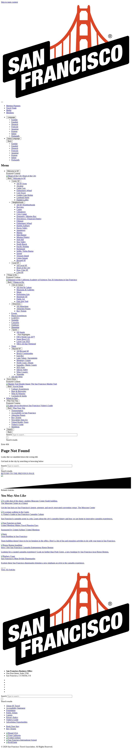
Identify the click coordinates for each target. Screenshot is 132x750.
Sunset (19, 253)
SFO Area (20, 367)
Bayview (20, 207)
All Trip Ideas (17, 377)
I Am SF (19, 272)
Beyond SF (21, 260)
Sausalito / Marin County (26, 365)
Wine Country (22, 372)
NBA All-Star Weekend (26, 344)
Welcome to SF (13, 171)
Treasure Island (22, 256)
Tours (13, 346)
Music (19, 292)
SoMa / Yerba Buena (24, 251)
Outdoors (15, 325)
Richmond (20, 249)
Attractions (16, 304)
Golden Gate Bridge (24, 195)
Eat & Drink (11, 379)
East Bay (20, 356)
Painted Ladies (22, 200)
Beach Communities (24, 353)
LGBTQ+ (15, 318)
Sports (15, 330)
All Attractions (22, 306)
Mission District (22, 237)
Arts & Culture (17, 285)
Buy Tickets (21, 311)
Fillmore (19, 221)
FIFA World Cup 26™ (25, 337)
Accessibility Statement (15, 708)
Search (10, 429)
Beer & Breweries (18, 391)
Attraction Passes (23, 309)
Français (14, 127)
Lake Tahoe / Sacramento (26, 358)
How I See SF (22, 270)
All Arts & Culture (24, 287)
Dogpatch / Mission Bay (26, 216)
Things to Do (12, 275)
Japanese (15, 129)
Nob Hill (20, 239)
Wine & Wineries (18, 394)
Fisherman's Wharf (24, 190)
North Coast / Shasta (24, 363)
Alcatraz (19, 186)
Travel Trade (11, 108)
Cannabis (15, 322)
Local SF (16, 263)
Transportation (17, 410)
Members (10, 113)
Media (8, 110)
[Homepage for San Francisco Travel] (66, 99)
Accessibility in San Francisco (23, 413)
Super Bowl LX (23, 339)
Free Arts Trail (22, 301)
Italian (13, 134)
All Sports (20, 332)
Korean (14, 131)
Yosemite (20, 374)
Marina (19, 233)
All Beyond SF (22, 351)
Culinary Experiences (20, 389)
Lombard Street (22, 197)
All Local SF (21, 265)
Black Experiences (19, 316)
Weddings (15, 427)
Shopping (15, 327)
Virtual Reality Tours (19, 422)
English (14, 120)
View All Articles (8, 570)
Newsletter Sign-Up (19, 420)
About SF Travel (13, 706)
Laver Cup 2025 (23, 341)
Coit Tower (21, 193)
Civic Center (21, 214)
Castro (19, 209)
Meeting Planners (13, 106)
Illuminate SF (21, 297)
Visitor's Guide (17, 424)
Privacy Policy (12, 717)
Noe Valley (21, 242)
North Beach (21, 244)
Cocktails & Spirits (19, 396)
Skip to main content (9, 2)
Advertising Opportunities (16, 722)
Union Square (22, 258)
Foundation (10, 710)
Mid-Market (21, 235)
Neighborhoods (18, 202)
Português (15, 136)
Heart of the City (23, 268)
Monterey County (23, 360)
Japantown (20, 230)
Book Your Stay (12, 726)
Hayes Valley (21, 228)
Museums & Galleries (25, 290)
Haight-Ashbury (23, 226)
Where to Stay (12, 398)
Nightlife (15, 320)
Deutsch (14, 124)
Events (14, 313)
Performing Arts (23, 294)
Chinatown (21, 212)
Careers (9, 715)
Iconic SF (16, 181)
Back (9, 141)
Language (11, 117)
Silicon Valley (22, 370)
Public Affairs (11, 713)
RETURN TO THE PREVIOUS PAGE (17, 473)
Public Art (20, 299)
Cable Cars (21, 188)
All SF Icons (21, 183)
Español (14, 122)
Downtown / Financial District (28, 219)
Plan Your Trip (12, 401)
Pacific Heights (22, 246)
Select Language (13, 138)
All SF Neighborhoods (25, 205)
